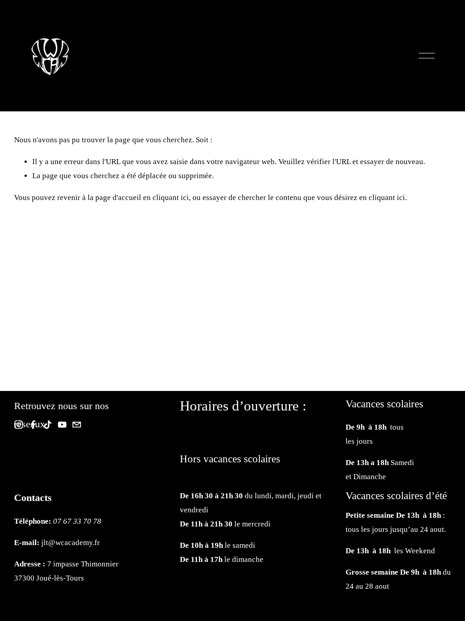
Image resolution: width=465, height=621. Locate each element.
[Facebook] (33, 424)
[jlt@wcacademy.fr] (76, 424)
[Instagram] (18, 424)
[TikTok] (47, 424)
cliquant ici (171, 197)
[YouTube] (62, 424)
